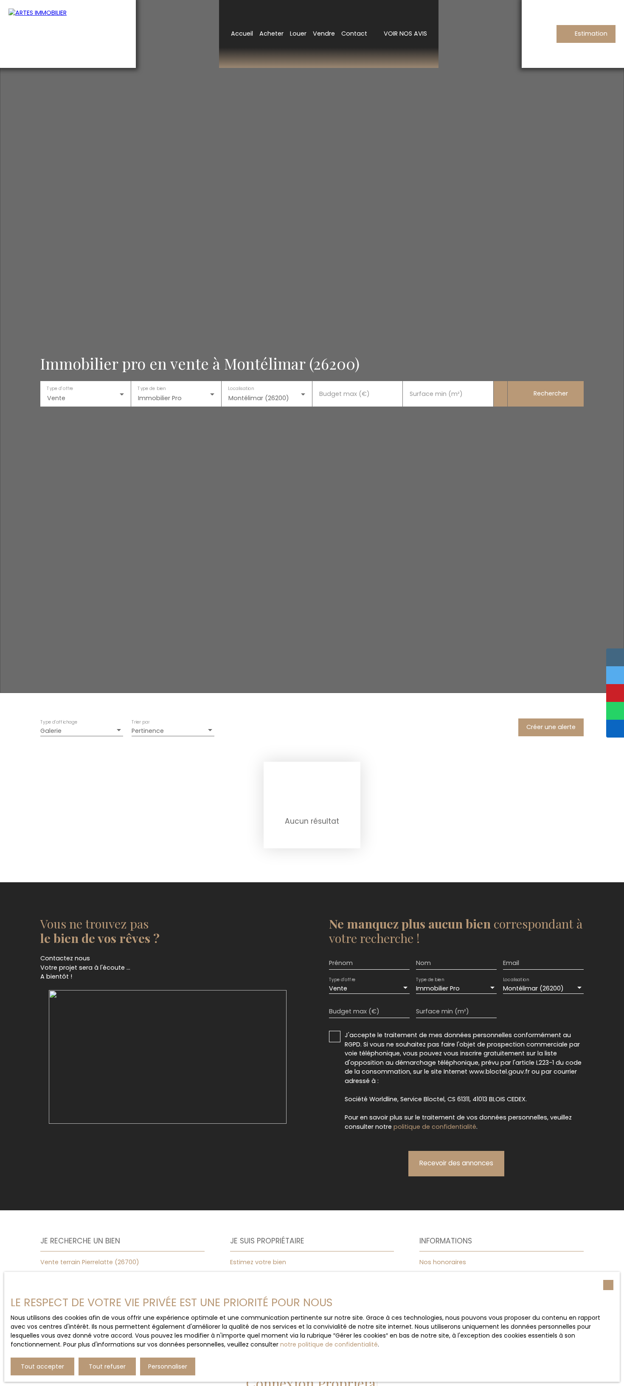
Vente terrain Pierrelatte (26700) (89, 1262)
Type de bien (152, 388)
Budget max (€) (344, 394)
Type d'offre (60, 388)
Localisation (241, 388)
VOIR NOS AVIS (405, 33)
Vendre (324, 33)
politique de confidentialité (435, 1126)
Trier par (140, 722)
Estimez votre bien (258, 1262)
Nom (423, 963)
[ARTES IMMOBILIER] (68, 34)
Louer (298, 33)
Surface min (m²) (436, 394)
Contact (354, 33)
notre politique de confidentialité (329, 1344)
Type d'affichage (59, 722)
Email (511, 963)
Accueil (242, 33)
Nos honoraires (442, 1262)
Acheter (271, 33)
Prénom (341, 963)
